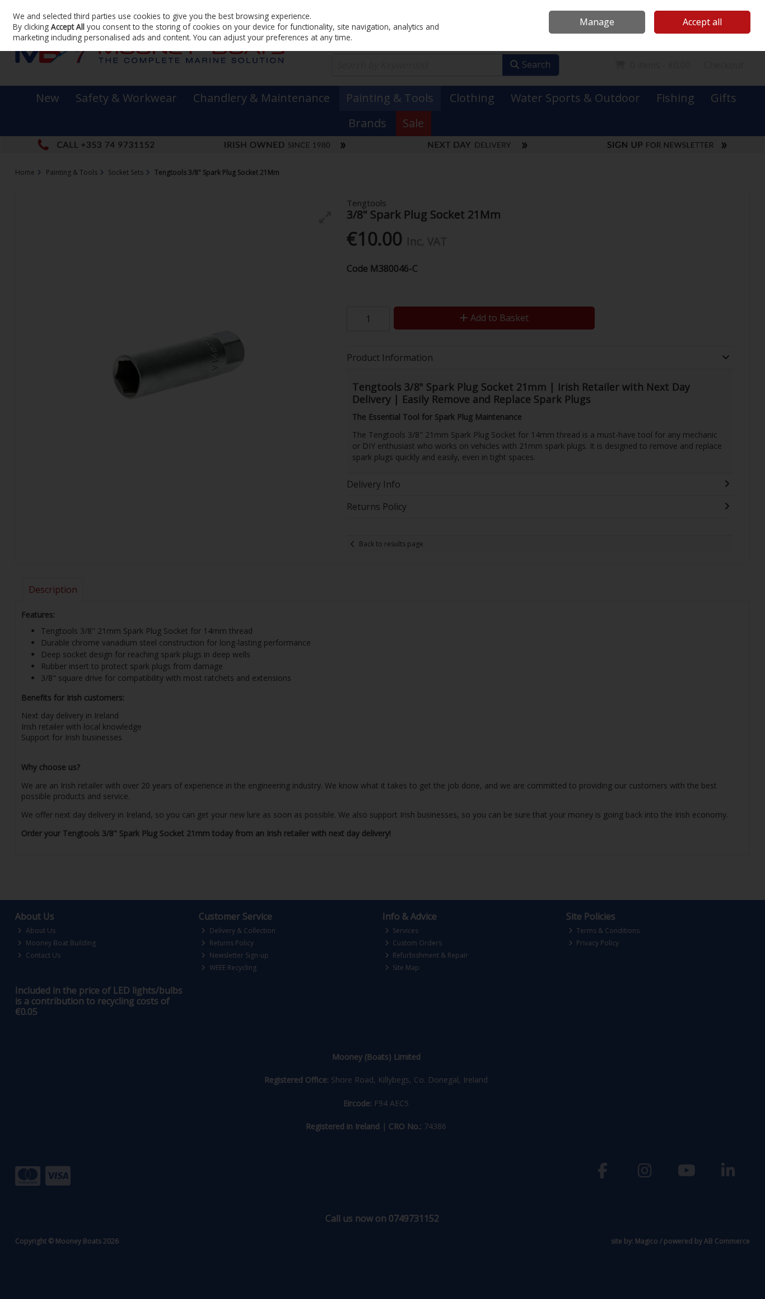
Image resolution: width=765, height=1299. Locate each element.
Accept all (702, 22)
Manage (597, 22)
